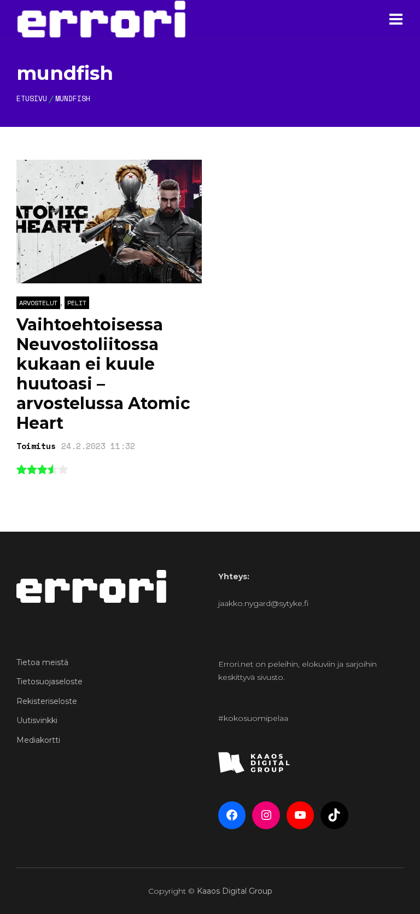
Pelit (76, 302)
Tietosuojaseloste (49, 681)
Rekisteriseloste (46, 701)
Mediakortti (38, 740)
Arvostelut (38, 302)
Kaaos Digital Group (234, 891)
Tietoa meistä (42, 662)
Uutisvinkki (36, 720)
